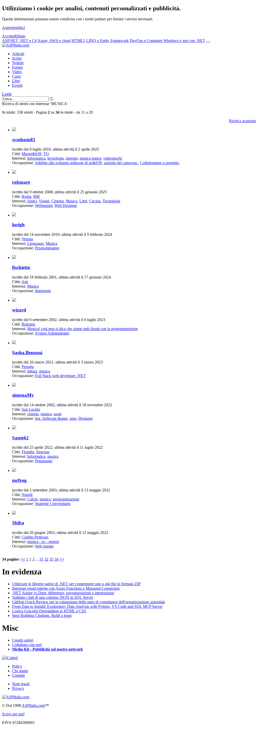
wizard (19, 309)
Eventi (17, 85)
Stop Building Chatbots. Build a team (42, 615)
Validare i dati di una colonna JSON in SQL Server (52, 597)
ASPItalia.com (33, 705)
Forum (17, 67)
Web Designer (65, 205)
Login (7, 94)
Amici (32, 201)
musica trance (90, 158)
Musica (71, 201)
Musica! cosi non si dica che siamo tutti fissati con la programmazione (82, 329)
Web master (44, 546)
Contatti (18, 675)
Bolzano (28, 324)
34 (56, 559)
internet (72, 158)
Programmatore (47, 248)
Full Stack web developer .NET (60, 376)
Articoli (18, 54)
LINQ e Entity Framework (107, 40)
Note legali (20, 684)
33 (51, 559)
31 (41, 559)
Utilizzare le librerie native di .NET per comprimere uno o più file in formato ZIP (76, 584)
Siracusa (42, 452)
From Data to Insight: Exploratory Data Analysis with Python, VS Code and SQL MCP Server (87, 606)
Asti (24, 282)
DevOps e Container (147, 40)
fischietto (21, 267)
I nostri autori (22, 640)
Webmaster (43, 205)
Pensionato (43, 461)
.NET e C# (28, 40)
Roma (26, 196)
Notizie (18, 63)
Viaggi (44, 201)
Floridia (28, 452)
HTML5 (78, 40)
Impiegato (43, 291)
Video (17, 72)
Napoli (27, 494)
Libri (16, 81)
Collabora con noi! (27, 645)
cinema (33, 414)
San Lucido (31, 409)
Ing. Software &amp (51, 418)
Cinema (57, 201)
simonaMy (23, 395)
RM (36, 196)
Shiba (18, 522)
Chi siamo (20, 671)
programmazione (66, 499)
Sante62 (20, 437)
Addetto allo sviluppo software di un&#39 (68, 163)
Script (16, 58)
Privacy (18, 688)
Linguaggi (35, 243)
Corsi (16, 76)
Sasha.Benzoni (27, 352)
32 (46, 559)
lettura (32, 371)
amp (73, 418)
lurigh (18, 224)
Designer (85, 418)
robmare (21, 182)
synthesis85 (23, 139)
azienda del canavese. (121, 163)
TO (46, 154)
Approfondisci (13, 27)
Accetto (8, 36)
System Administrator (52, 333)
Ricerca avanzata (242, 121)
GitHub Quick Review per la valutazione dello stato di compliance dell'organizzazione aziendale (88, 602)
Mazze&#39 (31, 154)
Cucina (95, 201)
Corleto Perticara (35, 537)
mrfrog (19, 480)
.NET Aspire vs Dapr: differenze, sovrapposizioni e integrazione (63, 593)
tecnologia (55, 158)
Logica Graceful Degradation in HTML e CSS (49, 611)
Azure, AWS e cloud (54, 40)
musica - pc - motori (43, 541)
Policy (17, 666)
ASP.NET (10, 40)
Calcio (32, 499)
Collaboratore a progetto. (160, 163)
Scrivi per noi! (13, 714)
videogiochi (112, 158)
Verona (27, 239)
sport (57, 414)
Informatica (36, 158)
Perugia (28, 366)
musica (44, 371)
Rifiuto (19, 36)
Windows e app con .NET (184, 40)
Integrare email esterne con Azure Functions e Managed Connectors (66, 588)
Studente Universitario (53, 504)
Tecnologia (111, 201)
